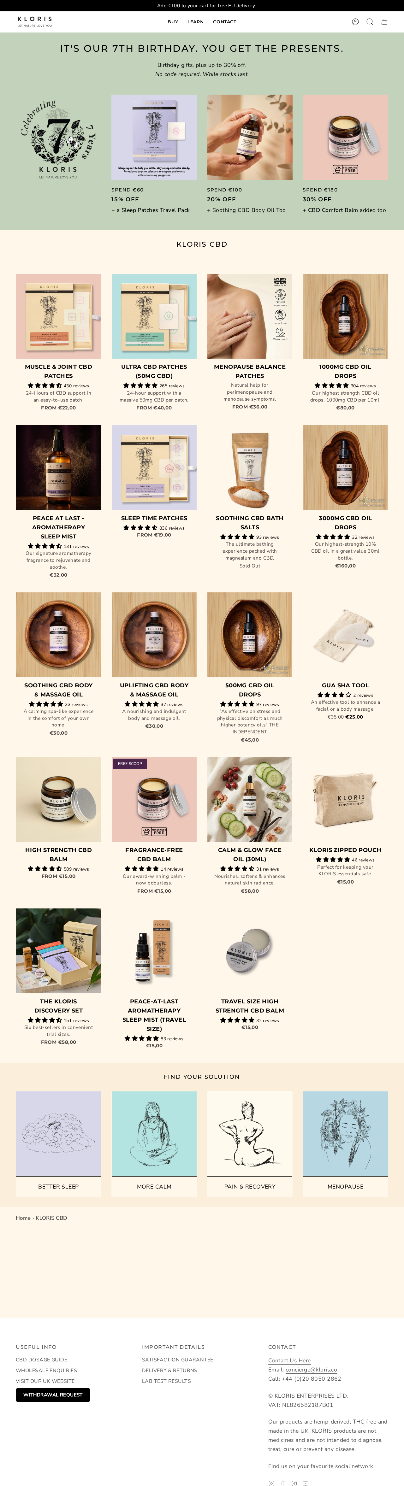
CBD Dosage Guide (41, 1359)
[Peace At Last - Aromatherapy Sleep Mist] (58, 467)
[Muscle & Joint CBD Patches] (58, 316)
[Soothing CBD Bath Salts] (249, 467)
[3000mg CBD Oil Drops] (345, 467)
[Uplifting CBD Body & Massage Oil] (154, 634)
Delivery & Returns (170, 1370)
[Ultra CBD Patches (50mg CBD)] (154, 316)
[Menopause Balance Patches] (249, 316)
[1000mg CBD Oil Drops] (345, 316)
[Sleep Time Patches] (154, 467)
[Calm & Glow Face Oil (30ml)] (249, 799)
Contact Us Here (289, 1360)
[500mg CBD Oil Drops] (249, 634)
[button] (173, 22)
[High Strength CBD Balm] (58, 799)
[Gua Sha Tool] (345, 634)
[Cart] (384, 21)
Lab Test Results (166, 1381)
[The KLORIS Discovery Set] (58, 950)
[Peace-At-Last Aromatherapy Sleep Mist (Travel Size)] (154, 950)
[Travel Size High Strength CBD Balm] (249, 950)
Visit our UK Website (45, 1381)
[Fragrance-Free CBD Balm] (154, 799)
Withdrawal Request (53, 1395)
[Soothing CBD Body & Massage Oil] (58, 634)
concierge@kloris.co (311, 1369)
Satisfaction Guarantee (177, 1359)
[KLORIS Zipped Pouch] (345, 799)
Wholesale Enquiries (46, 1370)
